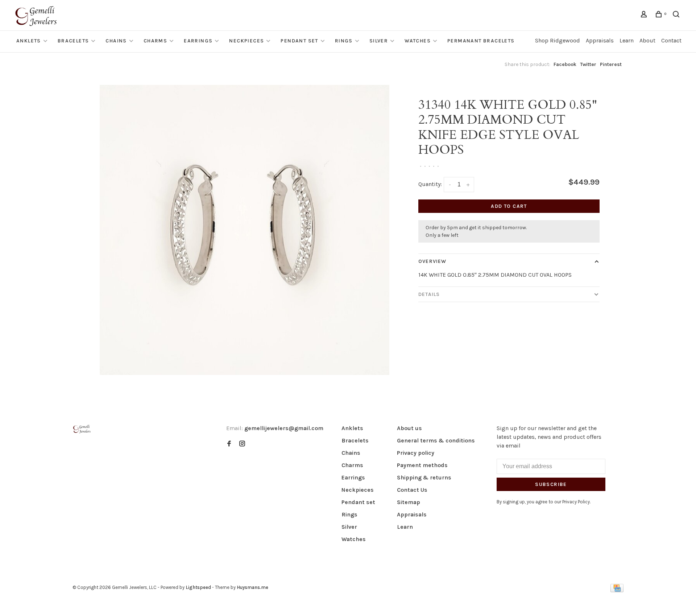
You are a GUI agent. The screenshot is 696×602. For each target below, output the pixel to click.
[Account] (645, 15)
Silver (378, 41)
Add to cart (509, 206)
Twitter (588, 64)
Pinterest (611, 64)
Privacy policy (415, 452)
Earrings (198, 41)
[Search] (677, 15)
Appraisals (600, 40)
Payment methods (422, 465)
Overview (432, 261)
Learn (627, 40)
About (647, 40)
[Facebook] (229, 444)
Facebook (565, 64)
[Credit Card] (617, 590)
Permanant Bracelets (481, 41)
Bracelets (73, 41)
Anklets (28, 41)
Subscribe (551, 484)
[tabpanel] (245, 230)
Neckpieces (246, 41)
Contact (671, 40)
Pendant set (299, 41)
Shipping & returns (424, 477)
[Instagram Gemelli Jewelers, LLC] (242, 444)
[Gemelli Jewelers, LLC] (81, 429)
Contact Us (412, 489)
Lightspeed (198, 587)
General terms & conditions (436, 440)
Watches (418, 41)
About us (409, 428)
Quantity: (430, 184)
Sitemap (408, 502)
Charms (155, 41)
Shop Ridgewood (557, 40)
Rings (344, 41)
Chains (116, 41)
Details (429, 294)
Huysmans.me (252, 587)
